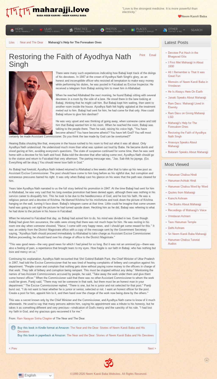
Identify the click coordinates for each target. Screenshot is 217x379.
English (30, 375)
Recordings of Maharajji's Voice (187, 210)
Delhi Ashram (176, 228)
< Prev (13, 348)
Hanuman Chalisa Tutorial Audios (184, 241)
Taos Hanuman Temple (182, 222)
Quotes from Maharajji (181, 192)
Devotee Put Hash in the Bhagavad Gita (183, 54)
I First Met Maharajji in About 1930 (185, 64)
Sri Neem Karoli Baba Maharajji (187, 233)
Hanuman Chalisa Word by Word (188, 186)
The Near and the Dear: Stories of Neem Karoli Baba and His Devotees (110, 335)
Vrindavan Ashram (179, 216)
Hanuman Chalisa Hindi (182, 174)
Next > (152, 348)
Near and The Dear (31, 42)
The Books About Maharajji (184, 204)
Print (142, 55)
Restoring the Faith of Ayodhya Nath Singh (187, 134)
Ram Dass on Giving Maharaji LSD (186, 115)
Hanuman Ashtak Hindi (182, 180)
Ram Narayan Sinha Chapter (34, 318)
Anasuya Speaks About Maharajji (182, 144)
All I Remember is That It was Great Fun (186, 74)
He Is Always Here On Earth (185, 91)
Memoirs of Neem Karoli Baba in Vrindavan (188, 83)
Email (152, 55)
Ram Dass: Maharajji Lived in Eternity (186, 105)
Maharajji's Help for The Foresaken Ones (182, 124)
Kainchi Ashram (177, 198)
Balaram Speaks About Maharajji (188, 152)
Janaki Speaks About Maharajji (187, 97)
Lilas (12, 42)
